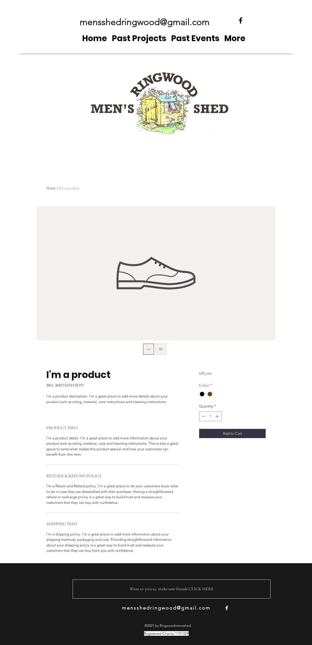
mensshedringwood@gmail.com (145, 22)
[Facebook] (240, 20)
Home (51, 188)
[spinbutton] (210, 416)
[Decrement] (203, 416)
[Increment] (217, 416)
